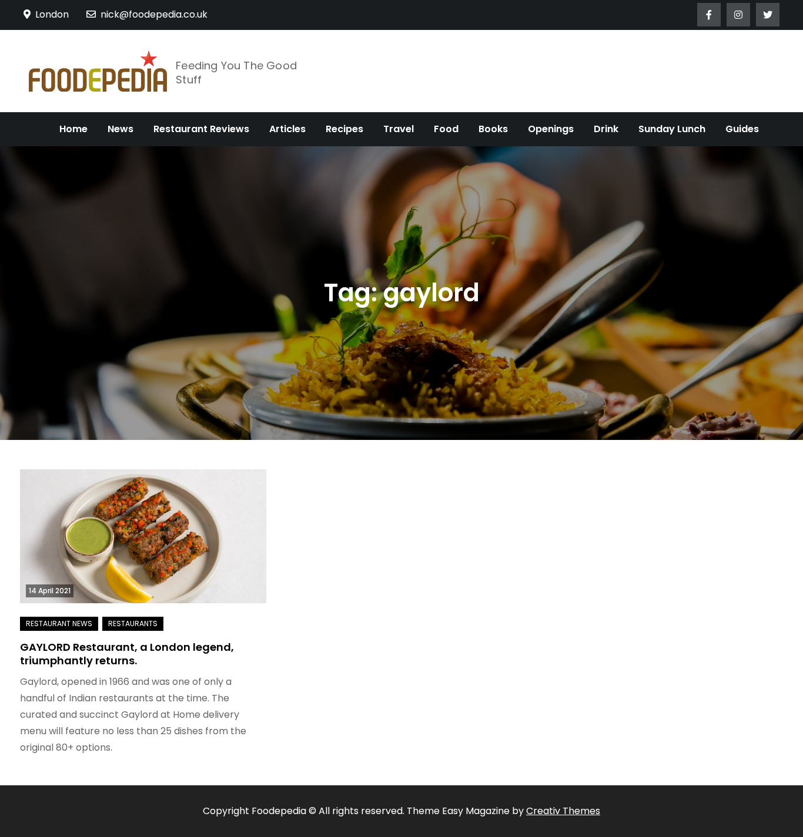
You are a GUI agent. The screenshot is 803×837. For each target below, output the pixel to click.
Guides (742, 129)
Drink (606, 129)
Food (446, 129)
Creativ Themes (563, 811)
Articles (287, 129)
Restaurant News (59, 623)
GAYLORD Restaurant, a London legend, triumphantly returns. (127, 654)
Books (493, 129)
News (120, 129)
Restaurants (133, 623)
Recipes (344, 129)
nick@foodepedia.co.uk (154, 14)
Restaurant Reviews (201, 129)
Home (73, 129)
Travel (398, 129)
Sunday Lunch (671, 129)
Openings (551, 129)
